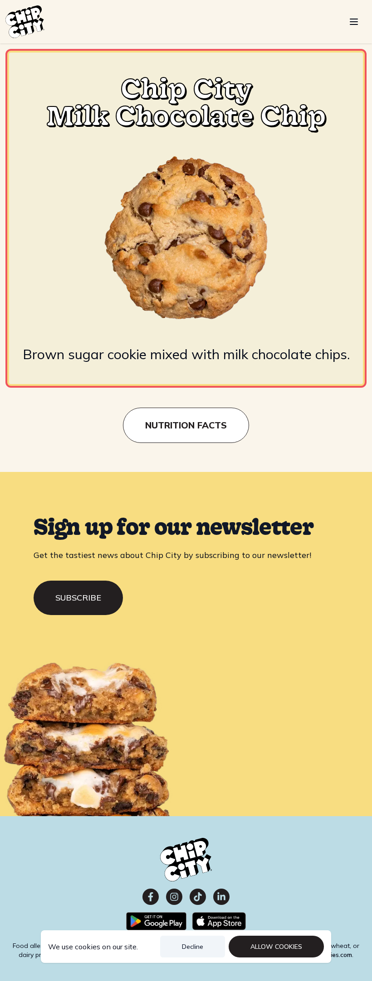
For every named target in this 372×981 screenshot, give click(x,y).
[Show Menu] (354, 22)
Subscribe (78, 597)
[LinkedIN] (221, 897)
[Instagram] (174, 897)
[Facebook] (150, 897)
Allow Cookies (276, 947)
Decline (192, 947)
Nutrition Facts (186, 425)
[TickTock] (198, 897)
